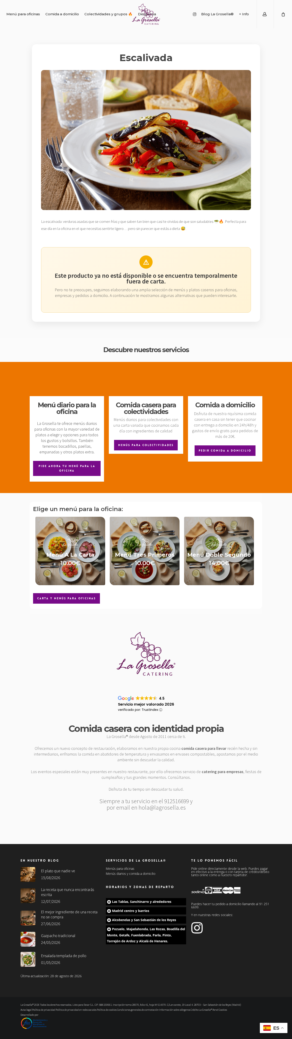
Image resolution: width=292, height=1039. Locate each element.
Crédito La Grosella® (201, 1009)
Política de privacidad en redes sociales (76, 1009)
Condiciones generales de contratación (138, 1009)
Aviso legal (26, 1009)
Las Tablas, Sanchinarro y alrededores (141, 901)
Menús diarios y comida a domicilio (130, 873)
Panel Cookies (219, 1009)
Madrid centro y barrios (130, 911)
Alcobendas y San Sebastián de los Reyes (144, 920)
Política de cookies (107, 1009)
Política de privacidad (43, 1009)
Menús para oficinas (120, 868)
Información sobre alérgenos (174, 1009)
